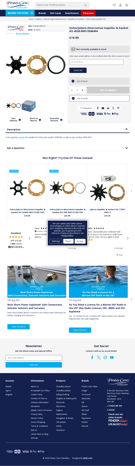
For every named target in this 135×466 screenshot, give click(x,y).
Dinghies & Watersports (66, 398)
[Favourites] (27, 200)
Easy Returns (72, 13)
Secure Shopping (38, 422)
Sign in (8, 390)
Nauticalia (86, 398)
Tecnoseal (86, 394)
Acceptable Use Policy (40, 390)
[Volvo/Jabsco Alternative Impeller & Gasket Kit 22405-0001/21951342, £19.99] (27, 188)
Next (131, 191)
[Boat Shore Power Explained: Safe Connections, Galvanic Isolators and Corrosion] (36, 282)
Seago (84, 390)
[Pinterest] (118, 108)
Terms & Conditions (39, 426)
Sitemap (34, 438)
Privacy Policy (36, 414)
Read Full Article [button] (18, 326)
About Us (35, 386)
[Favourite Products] (114, 5)
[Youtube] (112, 357)
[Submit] (86, 5)
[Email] (103, 108)
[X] (113, 108)
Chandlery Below (63, 390)
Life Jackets (61, 422)
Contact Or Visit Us (39, 398)
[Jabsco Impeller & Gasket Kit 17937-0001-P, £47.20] (108, 188)
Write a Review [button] (22, 34)
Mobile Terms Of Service (41, 410)
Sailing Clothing (62, 394)
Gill (83, 402)
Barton (85, 406)
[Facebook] (97, 108)
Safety (59, 426)
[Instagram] (105, 357)
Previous (3, 191)
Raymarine (86, 418)
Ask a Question (15, 148)
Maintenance (61, 414)
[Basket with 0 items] (126, 5)
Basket (8, 386)
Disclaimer (35, 406)
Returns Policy (37, 418)
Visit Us (34, 430)
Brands (42, 13)
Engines (59, 410)
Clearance (88, 13)
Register (9, 394)
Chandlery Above (63, 386)
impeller (21, 137)
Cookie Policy (36, 394)
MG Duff (85, 410)
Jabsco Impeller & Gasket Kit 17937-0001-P (108, 211)
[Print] (108, 108)
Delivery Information (39, 402)
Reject (68, 241)
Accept (80, 241)
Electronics (60, 406)
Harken (85, 422)
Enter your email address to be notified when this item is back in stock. (99, 56)
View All (85, 426)
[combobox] (58, 5)
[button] (30, 238)
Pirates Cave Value (89, 386)
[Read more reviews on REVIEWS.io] (16, 247)
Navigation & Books (64, 418)
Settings (56, 241)
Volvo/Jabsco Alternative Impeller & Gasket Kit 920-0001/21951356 (68, 211)
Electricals (60, 402)
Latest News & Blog (39, 434)
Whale (84, 414)
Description (13, 129)
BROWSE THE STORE (18, 13)
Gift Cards (55, 13)
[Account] (120, 5)
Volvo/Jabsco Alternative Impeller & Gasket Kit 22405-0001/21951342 (27, 211)
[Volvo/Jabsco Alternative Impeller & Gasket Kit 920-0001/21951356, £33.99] (67, 188)
